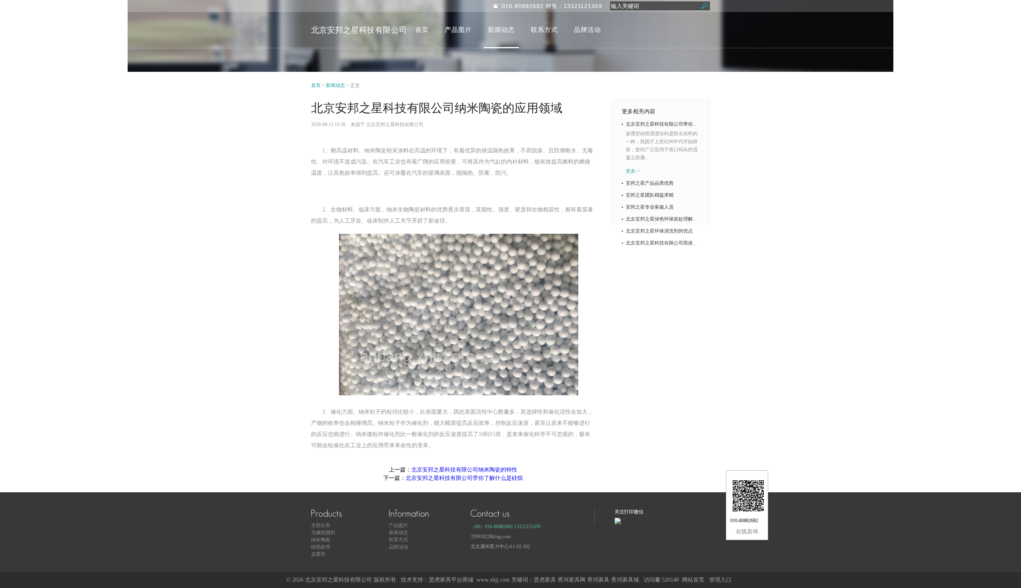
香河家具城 (625, 580)
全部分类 (320, 525)
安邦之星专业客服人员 (650, 207)
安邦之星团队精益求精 (650, 195)
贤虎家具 (545, 580)
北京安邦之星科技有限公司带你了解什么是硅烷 (464, 478)
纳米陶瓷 (320, 540)
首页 (422, 29)
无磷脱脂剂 (323, 532)
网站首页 (693, 580)
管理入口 (720, 580)
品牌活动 (587, 29)
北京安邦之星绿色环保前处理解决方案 (663, 219)
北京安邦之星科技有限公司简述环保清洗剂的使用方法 (663, 243)
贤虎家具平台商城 (451, 580)
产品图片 (458, 29)
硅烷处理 (320, 547)
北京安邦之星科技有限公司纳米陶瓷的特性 (464, 470)
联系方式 (544, 29)
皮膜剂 (318, 554)
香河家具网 (571, 580)
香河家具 (598, 580)
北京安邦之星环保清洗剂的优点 (659, 231)
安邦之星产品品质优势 (650, 183)
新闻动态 (501, 29)
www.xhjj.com (493, 580)
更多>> (633, 171)
